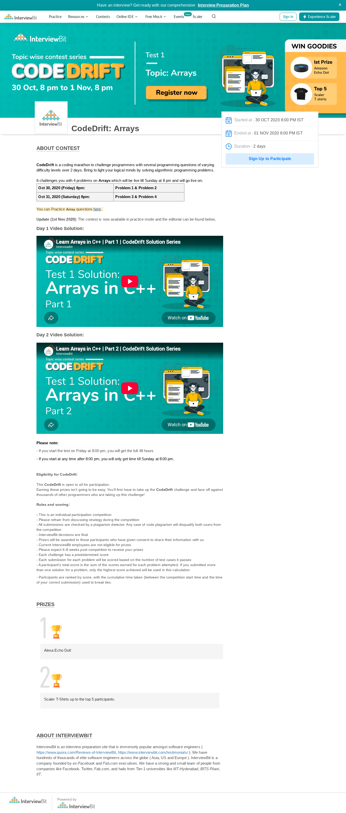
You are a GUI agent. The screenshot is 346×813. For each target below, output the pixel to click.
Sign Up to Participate (270, 159)
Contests (103, 17)
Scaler (197, 17)
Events (180, 16)
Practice (55, 17)
